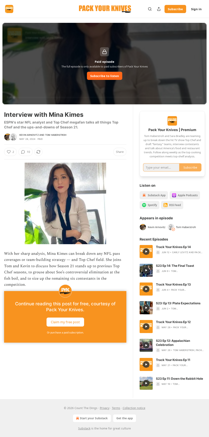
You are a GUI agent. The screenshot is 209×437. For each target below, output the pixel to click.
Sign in (196, 9)
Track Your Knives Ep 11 (173, 360)
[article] (172, 251)
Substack (84, 428)
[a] (146, 251)
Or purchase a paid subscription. (65, 332)
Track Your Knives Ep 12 (173, 322)
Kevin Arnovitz (29, 135)
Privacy (104, 408)
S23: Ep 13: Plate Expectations (178, 303)
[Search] (150, 9)
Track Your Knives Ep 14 (173, 247)
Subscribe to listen (104, 76)
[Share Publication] (159, 9)
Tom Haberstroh (56, 135)
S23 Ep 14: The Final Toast (175, 266)
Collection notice (134, 408)
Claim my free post (65, 322)
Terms (116, 408)
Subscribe (175, 9)
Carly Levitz (180, 252)
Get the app (124, 418)
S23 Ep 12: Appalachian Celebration (173, 343)
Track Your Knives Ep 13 (173, 284)
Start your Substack (94, 418)
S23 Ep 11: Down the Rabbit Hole (179, 379)
